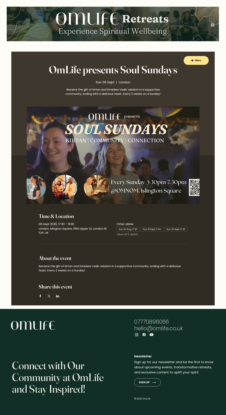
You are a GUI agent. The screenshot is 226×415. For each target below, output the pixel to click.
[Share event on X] (49, 296)
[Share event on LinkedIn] (57, 296)
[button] (212, 24)
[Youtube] (151, 335)
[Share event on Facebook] (40, 296)
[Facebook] (144, 335)
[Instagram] (137, 335)
